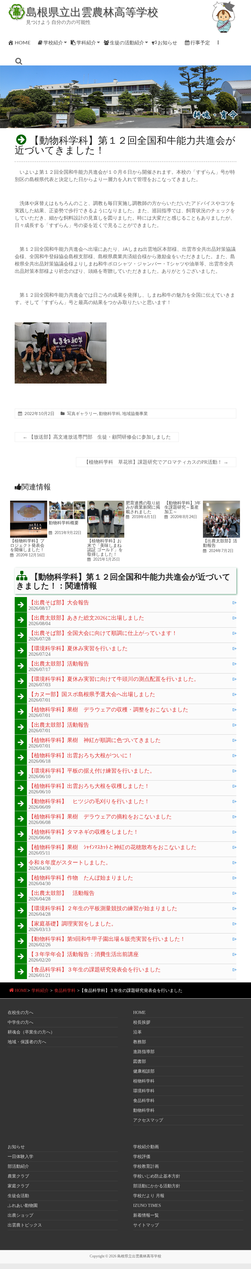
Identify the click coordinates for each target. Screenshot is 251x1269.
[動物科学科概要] (67, 503)
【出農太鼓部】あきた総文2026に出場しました (86, 618)
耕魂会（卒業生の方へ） (31, 1032)
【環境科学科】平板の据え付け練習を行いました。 (91, 771)
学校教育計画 (146, 1166)
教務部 (139, 1042)
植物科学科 (144, 1081)
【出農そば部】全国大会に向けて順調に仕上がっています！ (102, 633)
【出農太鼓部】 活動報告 (61, 893)
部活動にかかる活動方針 (156, 1186)
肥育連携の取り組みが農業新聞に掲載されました (143, 507)
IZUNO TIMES (147, 1205)
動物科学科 (109, 413)
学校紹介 (53, 42)
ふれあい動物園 (23, 1205)
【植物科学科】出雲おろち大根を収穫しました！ (89, 786)
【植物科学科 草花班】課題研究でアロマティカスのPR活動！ (156, 462)
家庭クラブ (18, 1186)
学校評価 (141, 1156)
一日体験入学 (20, 1156)
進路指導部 (144, 1051)
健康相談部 (144, 1071)
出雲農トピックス (25, 1225)
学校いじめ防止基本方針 (156, 1176)
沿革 (137, 1032)
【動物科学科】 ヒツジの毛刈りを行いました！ (89, 801)
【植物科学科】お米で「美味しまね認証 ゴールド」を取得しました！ (105, 547)
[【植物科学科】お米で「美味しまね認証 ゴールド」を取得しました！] (105, 503)
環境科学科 (144, 1091)
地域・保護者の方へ (27, 1042)
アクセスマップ (148, 1120)
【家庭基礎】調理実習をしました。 (72, 924)
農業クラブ (18, 1176)
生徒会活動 (18, 1195)
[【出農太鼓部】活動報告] (221, 503)
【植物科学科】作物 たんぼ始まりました (80, 878)
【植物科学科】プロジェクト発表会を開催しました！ (27, 545)
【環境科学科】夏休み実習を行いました (78, 648)
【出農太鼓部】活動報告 (220, 542)
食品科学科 (65, 990)
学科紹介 (86, 42)
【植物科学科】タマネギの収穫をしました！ (83, 832)
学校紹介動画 (146, 1147)
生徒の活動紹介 (127, 42)
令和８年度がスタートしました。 (69, 863)
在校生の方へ (20, 1012)
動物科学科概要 (64, 522)
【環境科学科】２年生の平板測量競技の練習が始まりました (102, 908)
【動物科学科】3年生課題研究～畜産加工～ (182, 507)
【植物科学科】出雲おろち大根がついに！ (80, 756)
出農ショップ (20, 1215)
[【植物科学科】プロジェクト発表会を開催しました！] (28, 503)
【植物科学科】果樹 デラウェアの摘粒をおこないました (100, 817)
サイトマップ (146, 1225)
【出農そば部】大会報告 (58, 603)
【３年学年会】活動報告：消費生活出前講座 (83, 954)
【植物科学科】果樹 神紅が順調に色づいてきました (94, 740)
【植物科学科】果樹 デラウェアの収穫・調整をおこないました (108, 710)
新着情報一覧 (146, 1215)
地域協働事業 (135, 413)
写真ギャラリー (82, 413)
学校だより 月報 (148, 1195)
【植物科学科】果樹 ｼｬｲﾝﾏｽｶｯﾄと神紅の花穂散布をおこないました (112, 847)
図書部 (139, 1061)
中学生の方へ (20, 1022)
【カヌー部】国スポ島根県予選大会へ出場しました (91, 694)
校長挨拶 (141, 1022)
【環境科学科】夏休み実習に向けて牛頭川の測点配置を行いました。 (113, 679)
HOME (22, 42)
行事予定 (200, 42)
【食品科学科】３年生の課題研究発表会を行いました (94, 970)
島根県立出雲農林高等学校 (92, 11)
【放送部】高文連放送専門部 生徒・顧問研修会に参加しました (97, 437)
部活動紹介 (18, 1166)
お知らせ (167, 42)
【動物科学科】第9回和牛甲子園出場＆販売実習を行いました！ (106, 939)
